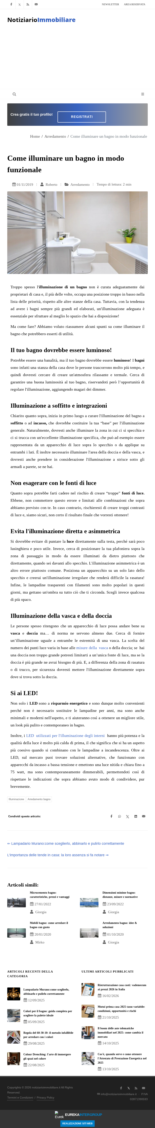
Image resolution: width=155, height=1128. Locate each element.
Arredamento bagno (39, 799)
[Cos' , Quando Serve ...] (88, 1058)
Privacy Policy (45, 1097)
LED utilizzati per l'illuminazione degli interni (66, 735)
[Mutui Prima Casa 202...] (88, 1011)
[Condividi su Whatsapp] (119, 816)
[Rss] (28, 4)
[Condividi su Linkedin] (136, 816)
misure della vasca (92, 647)
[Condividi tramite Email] (144, 816)
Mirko (39, 942)
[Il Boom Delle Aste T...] (88, 1032)
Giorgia (40, 912)
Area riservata (134, 4)
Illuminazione (16, 799)
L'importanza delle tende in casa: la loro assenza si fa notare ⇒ (58, 855)
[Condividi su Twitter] (128, 816)
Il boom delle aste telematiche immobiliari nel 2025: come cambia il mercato (120, 1032)
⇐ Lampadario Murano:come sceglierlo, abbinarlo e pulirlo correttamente (65, 844)
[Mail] (36, 4)
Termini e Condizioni (20, 1097)
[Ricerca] (14, 94)
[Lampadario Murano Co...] (13, 993)
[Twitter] (20, 4)
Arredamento (55, 136)
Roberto (51, 185)
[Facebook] (11, 4)
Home (35, 136)
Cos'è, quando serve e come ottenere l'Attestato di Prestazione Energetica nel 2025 (122, 1058)
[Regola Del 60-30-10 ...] (13, 1037)
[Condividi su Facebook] (111, 816)
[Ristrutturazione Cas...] (88, 989)
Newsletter (110, 4)
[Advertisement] (77, 58)
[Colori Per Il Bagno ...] (13, 1015)
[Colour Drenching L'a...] (13, 1058)
